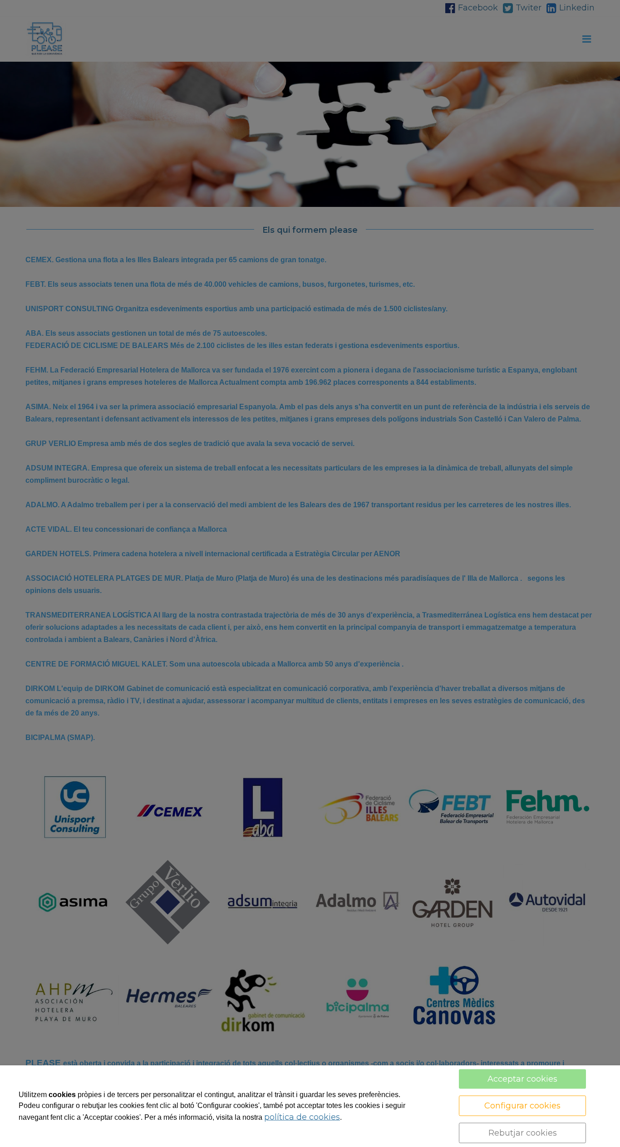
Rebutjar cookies (522, 1133)
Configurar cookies (522, 1106)
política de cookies (302, 1117)
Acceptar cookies (522, 1079)
